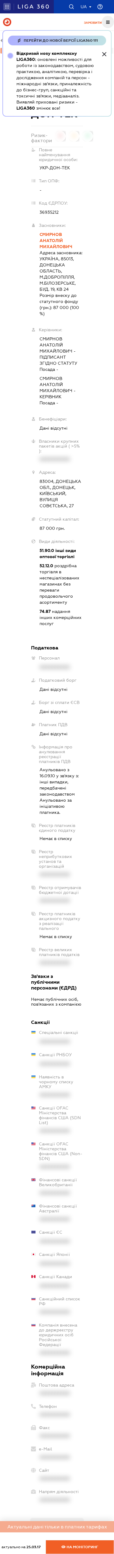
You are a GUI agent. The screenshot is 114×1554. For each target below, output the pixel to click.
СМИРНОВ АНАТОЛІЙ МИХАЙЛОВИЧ (56, 240)
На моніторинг (82, 1547)
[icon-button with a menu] (108, 22)
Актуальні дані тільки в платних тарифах (57, 1526)
